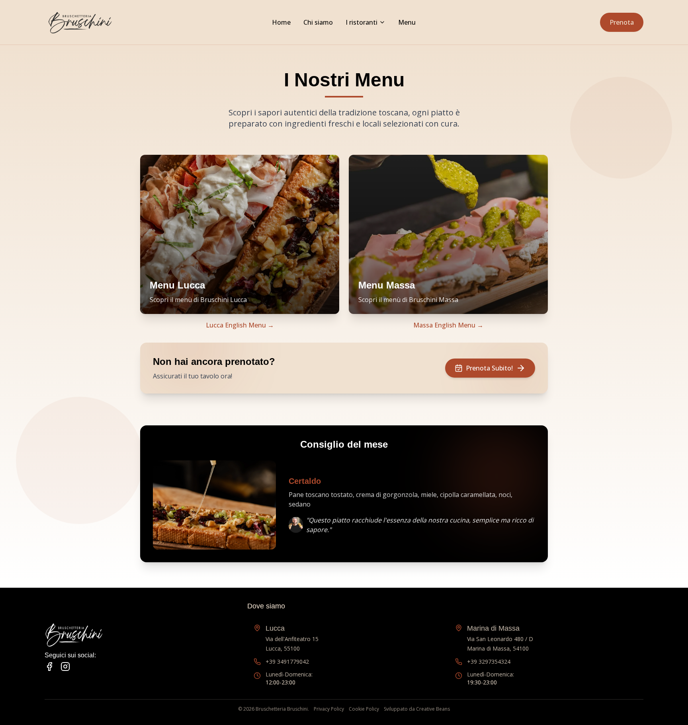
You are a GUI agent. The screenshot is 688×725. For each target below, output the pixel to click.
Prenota (622, 22)
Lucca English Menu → (240, 325)
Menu (407, 22)
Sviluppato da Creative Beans (417, 709)
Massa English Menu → (448, 325)
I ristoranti (361, 22)
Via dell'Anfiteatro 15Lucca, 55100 (292, 638)
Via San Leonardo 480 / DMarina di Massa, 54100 (500, 638)
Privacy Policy (329, 709)
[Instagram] (65, 666)
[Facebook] (49, 666)
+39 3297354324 (488, 661)
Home (281, 22)
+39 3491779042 (287, 661)
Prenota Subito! (489, 368)
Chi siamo (318, 22)
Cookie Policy (364, 709)
